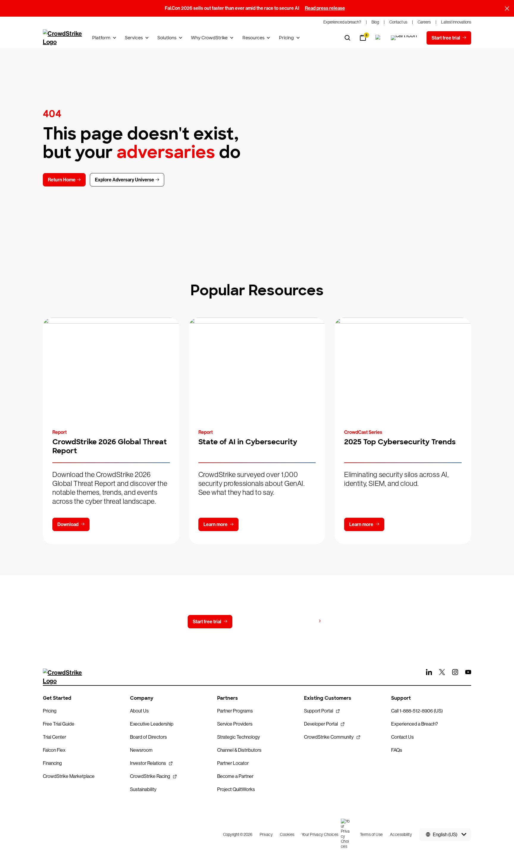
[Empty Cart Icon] (404, 37)
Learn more (215, 524)
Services (134, 37)
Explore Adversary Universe (124, 180)
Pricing (286, 37)
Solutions (166, 37)
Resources (253, 37)
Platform (101, 37)
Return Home (62, 180)
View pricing (303, 621)
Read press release (325, 8)
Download (68, 524)
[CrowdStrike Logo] (63, 37)
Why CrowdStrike (209, 37)
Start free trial (207, 621)
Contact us (256, 621)
